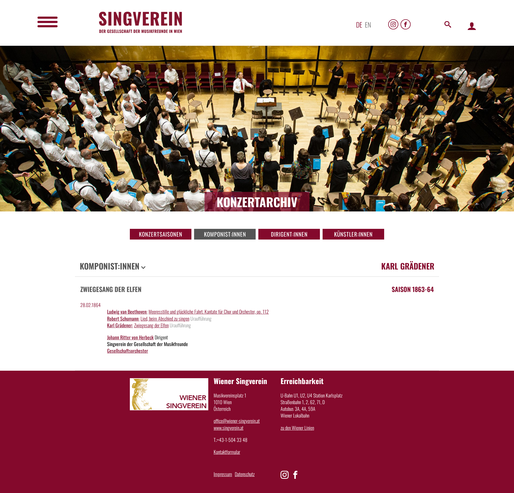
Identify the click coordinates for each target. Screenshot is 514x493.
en (368, 24)
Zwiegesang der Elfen (151, 325)
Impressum (223, 474)
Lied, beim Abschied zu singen (165, 318)
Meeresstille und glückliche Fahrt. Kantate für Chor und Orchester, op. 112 (209, 311)
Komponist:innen (225, 234)
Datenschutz (245, 474)
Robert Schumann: (123, 318)
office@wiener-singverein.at (237, 420)
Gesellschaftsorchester (127, 350)
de (359, 24)
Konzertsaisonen (160, 234)
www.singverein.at (228, 427)
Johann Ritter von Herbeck (130, 337)
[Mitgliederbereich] (472, 26)
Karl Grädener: (120, 325)
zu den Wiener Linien (297, 427)
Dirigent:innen (289, 234)
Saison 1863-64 (413, 289)
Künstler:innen (353, 234)
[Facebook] (405, 24)
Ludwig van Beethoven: (127, 311)
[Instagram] (393, 24)
